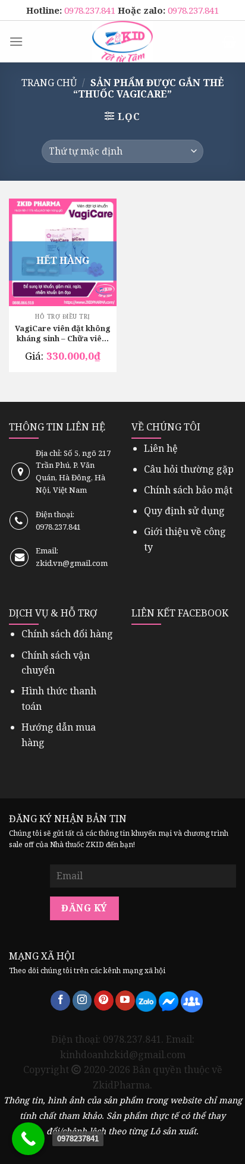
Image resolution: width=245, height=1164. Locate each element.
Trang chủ (49, 82)
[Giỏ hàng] (229, 42)
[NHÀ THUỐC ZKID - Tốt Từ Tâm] (122, 41)
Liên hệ (161, 448)
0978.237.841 (91, 10)
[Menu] (16, 41)
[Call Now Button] (28, 1138)
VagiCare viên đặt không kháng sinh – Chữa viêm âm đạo (63, 334)
